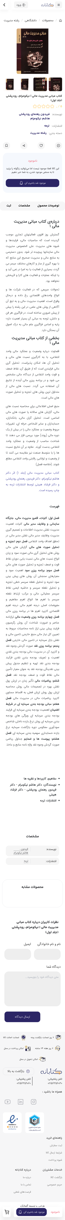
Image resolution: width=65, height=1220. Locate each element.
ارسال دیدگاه (22, 1016)
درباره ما (27, 1177)
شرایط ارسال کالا (54, 1153)
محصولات (47, 20)
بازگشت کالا (56, 1177)
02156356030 (55, 1083)
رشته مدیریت (11, 20)
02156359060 (24, 1083)
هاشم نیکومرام (40, 119)
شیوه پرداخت (55, 1160)
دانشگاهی (31, 20)
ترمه (46, 126)
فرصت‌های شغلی (22, 1192)
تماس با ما (26, 1185)
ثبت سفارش (56, 1145)
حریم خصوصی (54, 1185)
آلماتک (24, 1206)
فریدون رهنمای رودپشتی (34, 114)
